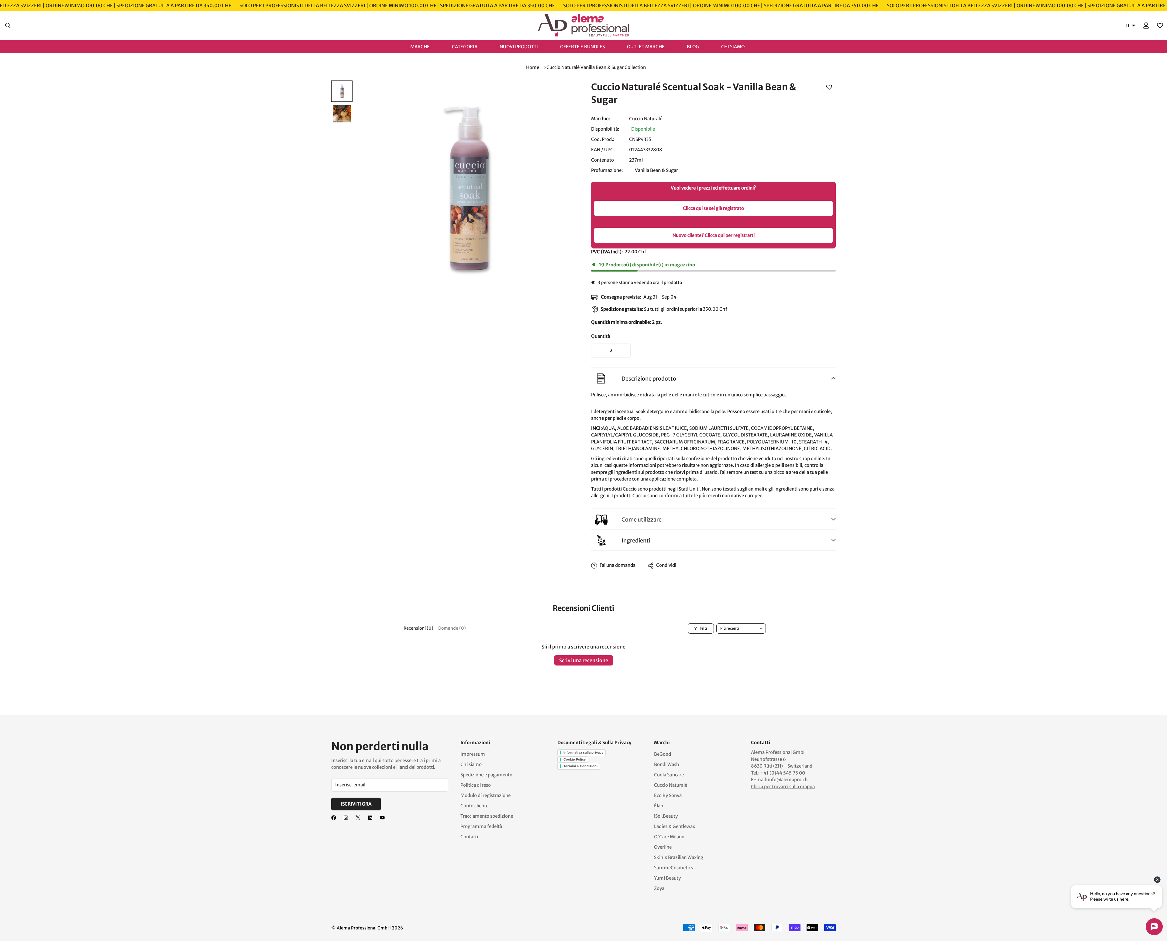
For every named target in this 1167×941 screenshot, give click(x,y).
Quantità (600, 336)
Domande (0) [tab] (452, 628)
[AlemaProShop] (583, 25)
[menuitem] (426, 46)
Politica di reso (475, 785)
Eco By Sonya (668, 795)
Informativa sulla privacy (583, 752)
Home (532, 67)
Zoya (659, 888)
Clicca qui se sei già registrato (713, 208)
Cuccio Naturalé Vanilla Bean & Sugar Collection (596, 67)
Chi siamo (471, 764)
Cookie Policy (574, 759)
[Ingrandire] (563, 93)
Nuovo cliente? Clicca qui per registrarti (714, 235)
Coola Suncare (669, 775)
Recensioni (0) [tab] (418, 628)
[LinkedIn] (370, 817)
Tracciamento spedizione (486, 816)
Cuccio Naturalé (645, 118)
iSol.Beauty (666, 816)
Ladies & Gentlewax (674, 826)
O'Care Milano (669, 837)
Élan (658, 806)
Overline (663, 847)
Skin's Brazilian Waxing (678, 857)
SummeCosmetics (673, 868)
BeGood (662, 754)
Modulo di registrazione (485, 795)
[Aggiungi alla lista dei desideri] (829, 87)
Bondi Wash (666, 764)
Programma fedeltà (481, 826)
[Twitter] (358, 817)
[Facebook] (333, 817)
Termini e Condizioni (580, 766)
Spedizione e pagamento (486, 775)
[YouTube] (382, 817)
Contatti (469, 837)
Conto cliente (474, 806)
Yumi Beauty (667, 878)
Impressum (472, 754)
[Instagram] (345, 817)
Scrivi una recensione (583, 660)
